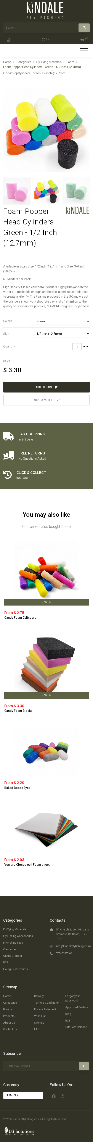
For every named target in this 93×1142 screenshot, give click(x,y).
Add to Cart (44, 387)
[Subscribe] (84, 1066)
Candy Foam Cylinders (20, 617)
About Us (9, 1022)
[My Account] (8, 39)
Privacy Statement (45, 1009)
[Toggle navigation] (84, 51)
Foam (70, 62)
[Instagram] (62, 1096)
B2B (5, 962)
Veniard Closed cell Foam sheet (27, 864)
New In (46, 602)
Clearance (9, 949)
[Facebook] (54, 1096)
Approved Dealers (76, 1007)
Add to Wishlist (44, 400)
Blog (68, 1013)
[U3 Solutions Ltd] (19, 1130)
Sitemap (10, 987)
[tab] (46, 321)
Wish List (40, 1016)
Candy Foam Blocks (18, 710)
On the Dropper (12, 955)
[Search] (84, 27)
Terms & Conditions (46, 1002)
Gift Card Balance (76, 1027)
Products (8, 1016)
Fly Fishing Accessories (18, 936)
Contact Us (10, 1029)
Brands (7, 1009)
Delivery (39, 996)
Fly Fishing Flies (13, 942)
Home (7, 62)
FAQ (36, 1029)
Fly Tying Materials (49, 62)
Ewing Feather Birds (15, 969)
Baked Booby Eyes (17, 788)
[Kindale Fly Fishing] (77, 210)
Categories (23, 62)
